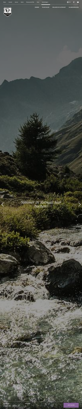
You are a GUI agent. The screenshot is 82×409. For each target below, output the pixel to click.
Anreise (16, 2)
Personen (27, 403)
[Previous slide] (3, 204)
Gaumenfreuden (74, 7)
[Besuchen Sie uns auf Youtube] (78, 2)
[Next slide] (79, 204)
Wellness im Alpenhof (59, 7)
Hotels (22, 2)
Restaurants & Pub (30, 2)
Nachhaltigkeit (45, 2)
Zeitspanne (6, 403)
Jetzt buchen (71, 405)
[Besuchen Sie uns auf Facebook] (74, 2)
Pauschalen (45, 7)
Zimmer (37, 7)
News (38, 2)
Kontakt (10, 2)
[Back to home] (7, 12)
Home (4, 2)
